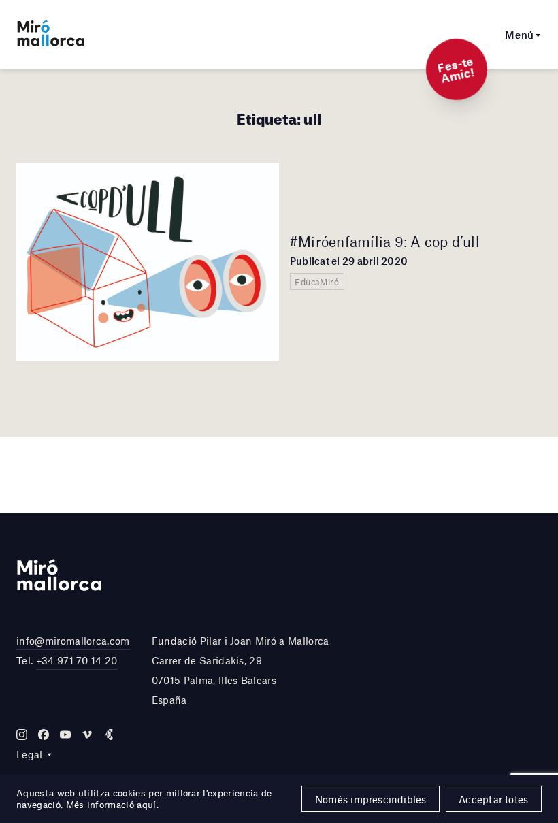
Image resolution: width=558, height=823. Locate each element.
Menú (519, 35)
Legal (29, 754)
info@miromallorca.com (73, 640)
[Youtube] (65, 734)
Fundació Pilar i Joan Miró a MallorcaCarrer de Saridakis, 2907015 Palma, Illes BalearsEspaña (240, 669)
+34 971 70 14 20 (77, 660)
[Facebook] (43, 734)
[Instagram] (21, 734)
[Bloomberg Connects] (108, 734)
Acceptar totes (493, 799)
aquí (146, 804)
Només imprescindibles (371, 799)
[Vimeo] (87, 734)
